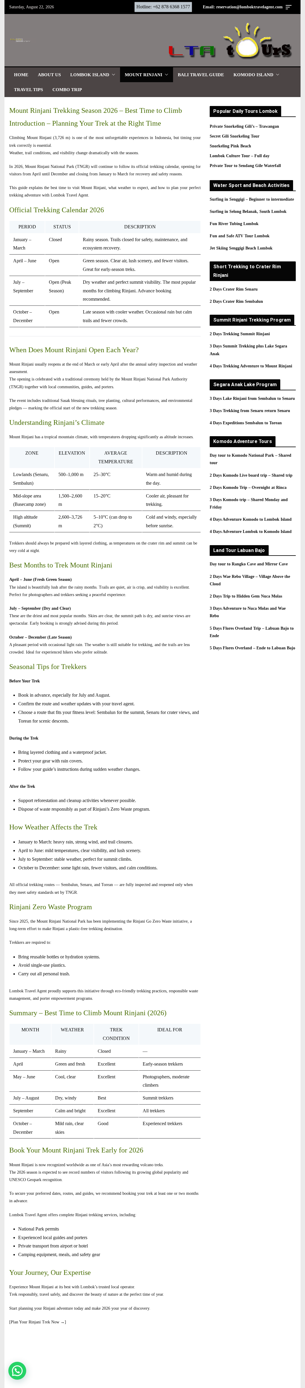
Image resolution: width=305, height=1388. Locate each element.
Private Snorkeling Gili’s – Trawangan (244, 126)
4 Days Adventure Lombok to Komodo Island (251, 531)
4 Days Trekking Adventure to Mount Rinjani (251, 366)
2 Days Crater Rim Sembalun (236, 301)
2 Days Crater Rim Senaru (234, 289)
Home (21, 74)
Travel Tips (28, 89)
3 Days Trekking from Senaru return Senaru (250, 410)
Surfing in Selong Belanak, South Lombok (248, 211)
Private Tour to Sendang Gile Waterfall (245, 165)
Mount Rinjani (143, 74)
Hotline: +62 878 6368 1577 (163, 6)
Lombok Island (89, 74)
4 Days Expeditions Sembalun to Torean (246, 423)
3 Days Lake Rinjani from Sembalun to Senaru (252, 398)
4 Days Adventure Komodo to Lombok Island (251, 519)
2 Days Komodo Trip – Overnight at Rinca (248, 487)
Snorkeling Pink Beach (230, 146)
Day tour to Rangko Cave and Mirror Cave (249, 564)
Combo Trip (67, 89)
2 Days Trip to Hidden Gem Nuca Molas (246, 596)
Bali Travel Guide (201, 74)
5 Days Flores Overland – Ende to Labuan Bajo (252, 648)
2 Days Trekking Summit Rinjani (240, 334)
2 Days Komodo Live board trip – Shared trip (251, 475)
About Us (49, 74)
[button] (112, 74)
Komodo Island (253, 74)
